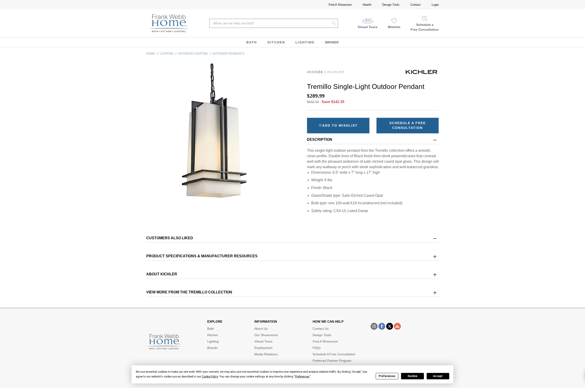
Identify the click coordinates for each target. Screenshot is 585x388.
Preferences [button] (302, 376)
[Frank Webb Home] (168, 23)
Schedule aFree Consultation (425, 27)
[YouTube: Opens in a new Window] (397, 326)
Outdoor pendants (229, 53)
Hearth (367, 4)
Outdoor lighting (193, 53)
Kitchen (276, 42)
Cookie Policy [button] (210, 376)
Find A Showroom (340, 4)
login (435, 4)
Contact (415, 4)
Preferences (387, 376)
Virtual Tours (368, 27)
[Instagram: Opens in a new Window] (374, 326)
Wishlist (394, 27)
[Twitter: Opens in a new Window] (389, 326)
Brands (332, 42)
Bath (251, 42)
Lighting (305, 42)
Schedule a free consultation (407, 125)
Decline (412, 376)
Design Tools (390, 4)
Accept (438, 376)
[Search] (334, 23)
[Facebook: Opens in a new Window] (381, 326)
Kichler (335, 72)
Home (150, 53)
